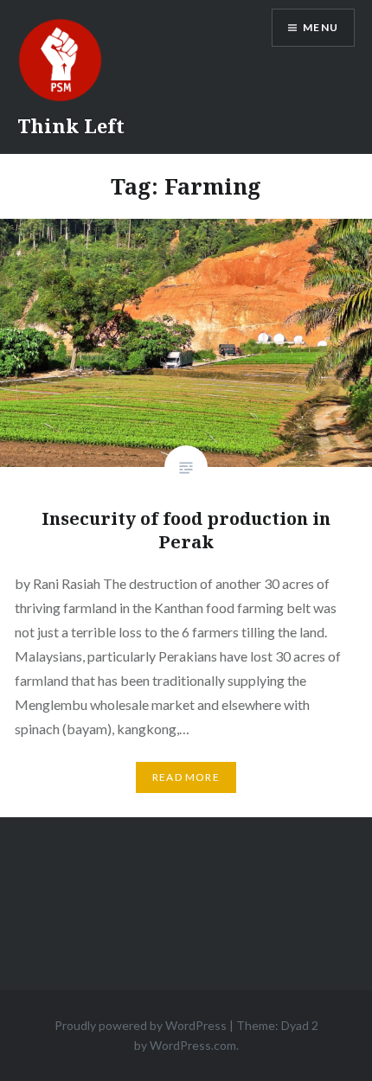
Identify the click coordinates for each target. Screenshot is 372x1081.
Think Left (71, 125)
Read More (186, 777)
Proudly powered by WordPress (141, 1025)
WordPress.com (193, 1045)
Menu (320, 27)
